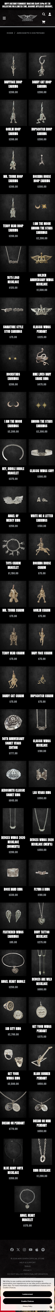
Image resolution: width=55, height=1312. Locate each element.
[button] (52, 15)
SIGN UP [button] (27, 80)
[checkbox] (27, 71)
